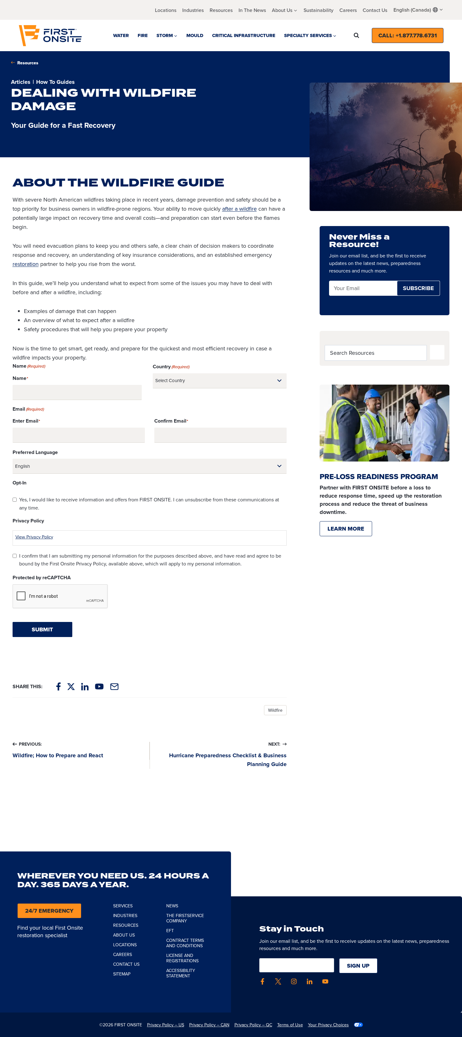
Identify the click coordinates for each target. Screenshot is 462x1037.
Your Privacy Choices (328, 1025)
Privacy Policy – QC (253, 1025)
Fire (143, 35)
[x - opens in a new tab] (278, 981)
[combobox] (418, 9)
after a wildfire (239, 209)
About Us (124, 935)
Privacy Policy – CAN (209, 1025)
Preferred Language (35, 452)
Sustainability (318, 10)
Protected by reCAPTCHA (42, 577)
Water (121, 35)
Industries (193, 10)
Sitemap (121, 974)
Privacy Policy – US (165, 1025)
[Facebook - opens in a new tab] (262, 981)
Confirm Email (170, 420)
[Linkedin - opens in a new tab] (309, 981)
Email (340, 288)
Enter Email (25, 420)
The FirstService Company (185, 918)
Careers (348, 10)
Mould (194, 35)
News (172, 906)
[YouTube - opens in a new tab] (325, 981)
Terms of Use (290, 1025)
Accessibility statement (180, 973)
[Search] (437, 352)
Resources (221, 10)
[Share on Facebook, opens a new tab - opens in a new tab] (58, 686)
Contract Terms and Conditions (185, 943)
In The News (252, 10)
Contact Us (375, 10)
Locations (165, 10)
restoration (26, 264)
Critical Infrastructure (243, 35)
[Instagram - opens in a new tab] (294, 981)
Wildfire (275, 710)
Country (171, 366)
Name (19, 378)
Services (123, 906)
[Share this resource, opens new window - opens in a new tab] (114, 686)
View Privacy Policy (34, 536)
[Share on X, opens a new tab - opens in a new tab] (71, 686)
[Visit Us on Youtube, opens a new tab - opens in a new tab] (99, 686)
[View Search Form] (356, 35)
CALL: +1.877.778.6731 (407, 35)
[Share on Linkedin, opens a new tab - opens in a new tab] (85, 686)
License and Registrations (182, 958)
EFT (170, 930)
